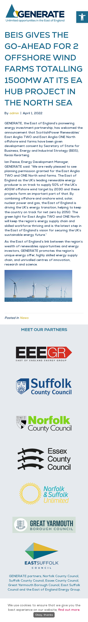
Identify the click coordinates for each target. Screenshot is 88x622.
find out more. (69, 610)
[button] (82, 17)
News (24, 318)
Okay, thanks (44, 615)
